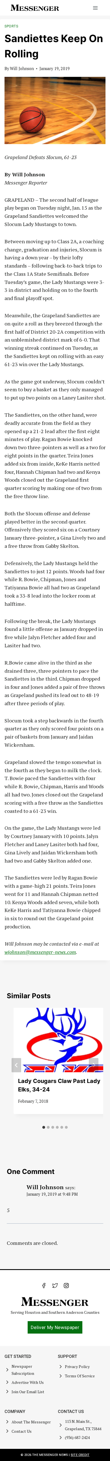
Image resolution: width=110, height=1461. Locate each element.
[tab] (43, 1127)
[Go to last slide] (16, 1065)
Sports (11, 26)
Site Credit (80, 1455)
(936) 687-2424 (77, 1437)
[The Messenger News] (35, 8)
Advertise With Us (28, 1382)
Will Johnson (22, 68)
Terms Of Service (80, 1375)
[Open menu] (95, 7)
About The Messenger (31, 1422)
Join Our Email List (28, 1391)
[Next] (93, 1065)
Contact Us (22, 1431)
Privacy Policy (77, 1366)
